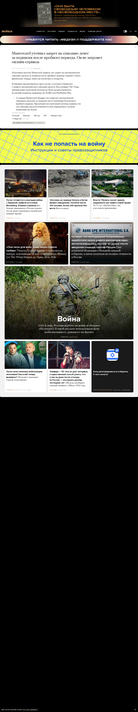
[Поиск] (130, 31)
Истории (52, 31)
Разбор (61, 31)
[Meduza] (7, 31)
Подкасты (72, 31)
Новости (41, 31)
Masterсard (37, 68)
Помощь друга (95, 31)
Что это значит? (30, 710)
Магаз (82, 31)
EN (136, 31)
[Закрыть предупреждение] (135, 709)
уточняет (64, 87)
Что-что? (25, 119)
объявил (41, 98)
